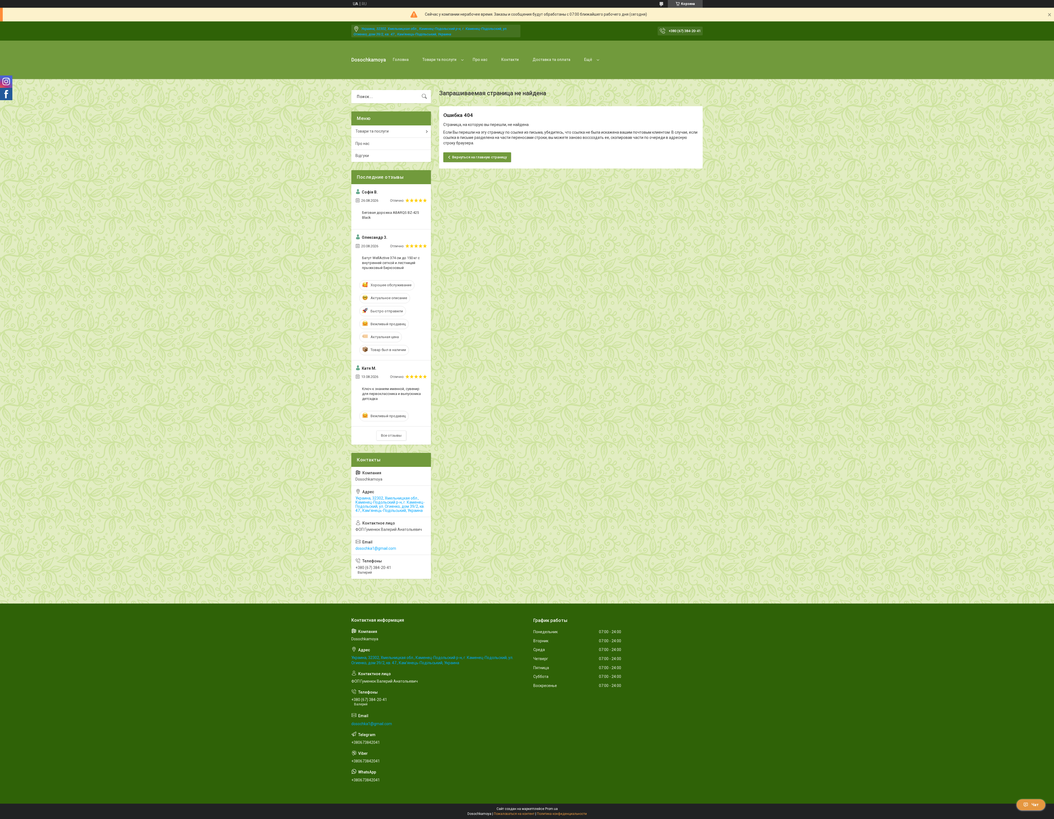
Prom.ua (551, 809)
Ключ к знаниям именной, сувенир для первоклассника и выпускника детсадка (391, 394)
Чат (1035, 805)
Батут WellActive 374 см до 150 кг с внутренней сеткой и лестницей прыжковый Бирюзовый (391, 263)
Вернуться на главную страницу (479, 157)
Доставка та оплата (551, 59)
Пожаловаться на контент (514, 814)
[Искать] (424, 96)
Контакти (510, 59)
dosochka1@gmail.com (375, 548)
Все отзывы (391, 435)
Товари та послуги (439, 59)
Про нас (480, 59)
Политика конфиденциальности (562, 814)
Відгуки (362, 155)
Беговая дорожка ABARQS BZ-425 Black (390, 215)
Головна (401, 59)
